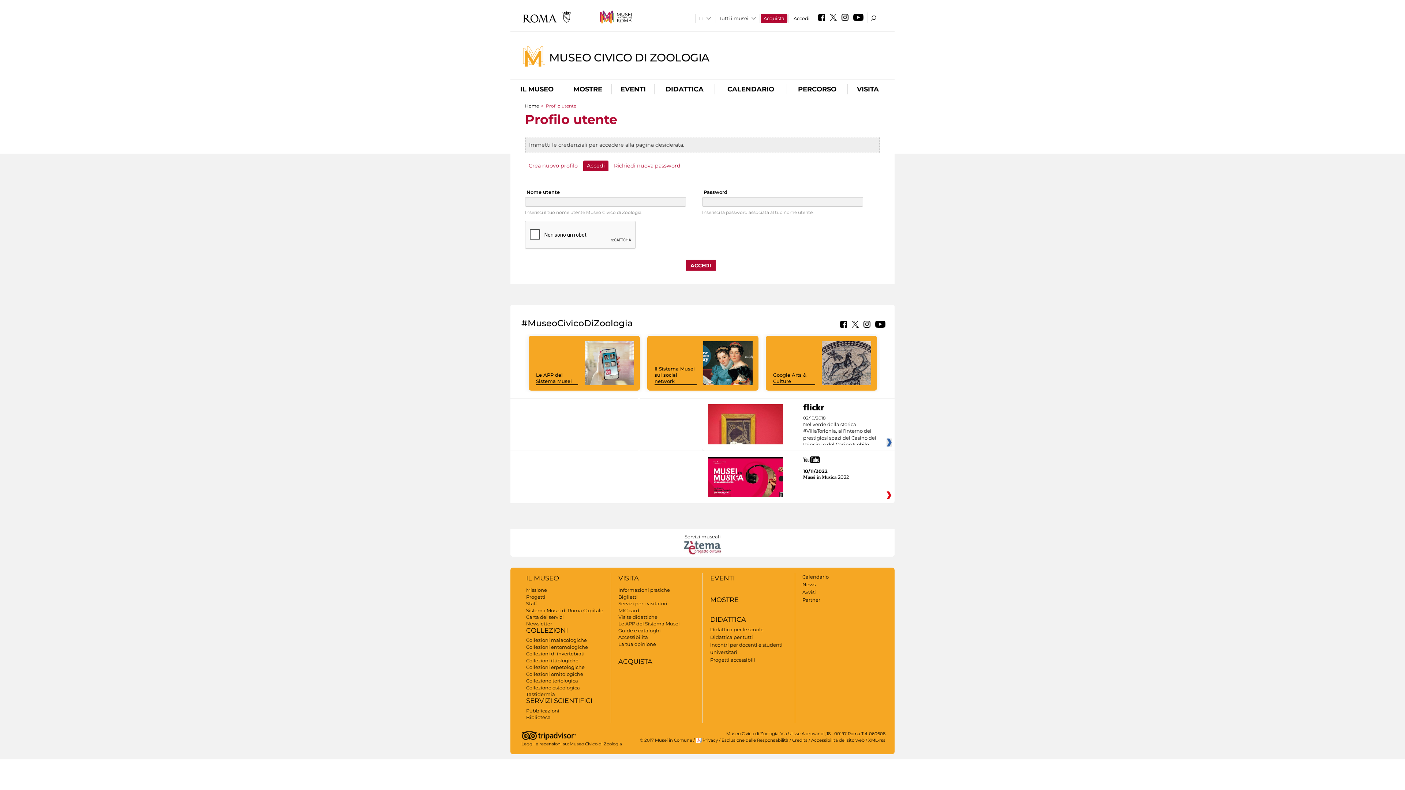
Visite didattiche (637, 617)
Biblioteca (538, 717)
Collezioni (547, 630)
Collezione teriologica (552, 681)
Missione (536, 590)
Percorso (817, 89)
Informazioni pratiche (644, 590)
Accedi (802, 18)
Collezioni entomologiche (557, 647)
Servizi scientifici (559, 700)
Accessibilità (633, 637)
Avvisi (809, 592)
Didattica (685, 89)
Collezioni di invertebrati (555, 654)
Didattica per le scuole (737, 629)
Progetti (536, 597)
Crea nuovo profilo (553, 165)
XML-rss (876, 740)
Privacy (710, 740)
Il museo (537, 89)
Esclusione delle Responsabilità (755, 740)
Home (532, 106)
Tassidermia (540, 694)
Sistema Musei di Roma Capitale (564, 610)
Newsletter (539, 624)
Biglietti (628, 597)
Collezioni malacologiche (556, 640)
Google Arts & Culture (789, 378)
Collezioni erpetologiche (555, 667)
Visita (868, 89)
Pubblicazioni (542, 711)
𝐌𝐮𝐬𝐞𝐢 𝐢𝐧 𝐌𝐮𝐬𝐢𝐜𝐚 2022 (826, 477)
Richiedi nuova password (647, 165)
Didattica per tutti (731, 637)
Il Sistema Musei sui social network (675, 375)
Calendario (750, 89)
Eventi (633, 89)
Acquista (774, 18)
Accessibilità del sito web (838, 740)
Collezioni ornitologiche (554, 674)
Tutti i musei (734, 18)
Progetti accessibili (732, 660)
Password (715, 192)
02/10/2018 (839, 431)
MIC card (628, 610)
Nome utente (543, 192)
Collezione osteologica (553, 688)
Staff (531, 603)
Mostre (587, 89)
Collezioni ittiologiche (552, 660)
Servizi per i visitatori (642, 603)
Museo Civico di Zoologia (629, 57)
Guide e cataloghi (639, 630)
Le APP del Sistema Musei (554, 378)
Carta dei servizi (545, 617)
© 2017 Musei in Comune (666, 740)
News (809, 584)
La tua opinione (637, 644)
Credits (800, 740)
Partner (811, 600)
